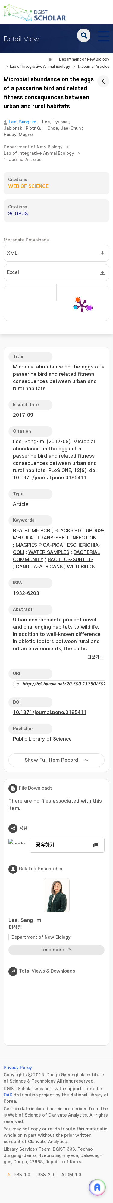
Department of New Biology (84, 59)
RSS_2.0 (46, 1175)
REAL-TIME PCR (31, 530)
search (83, 35)
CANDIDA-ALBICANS (39, 567)
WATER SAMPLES (48, 552)
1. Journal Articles (93, 66)
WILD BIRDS (81, 567)
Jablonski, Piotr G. (22, 128)
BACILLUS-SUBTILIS (70, 559)
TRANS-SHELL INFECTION (66, 538)
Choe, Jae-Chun (64, 128)
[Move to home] (50, 59)
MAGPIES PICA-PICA (39, 545)
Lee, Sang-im (22, 122)
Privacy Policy (18, 1067)
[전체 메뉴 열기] (103, 35)
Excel (13, 272)
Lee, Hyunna (54, 122)
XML (12, 253)
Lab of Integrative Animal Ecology (40, 66)
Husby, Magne (18, 134)
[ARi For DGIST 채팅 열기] (97, 1187)
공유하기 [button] (45, 845)
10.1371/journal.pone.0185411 (49, 712)
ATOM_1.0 (71, 1175)
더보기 (93, 657)
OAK (8, 1095)
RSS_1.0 (22, 1175)
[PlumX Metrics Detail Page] (82, 306)
